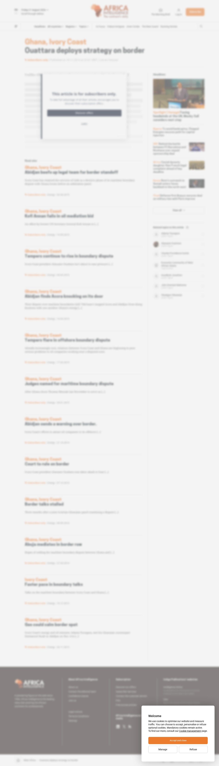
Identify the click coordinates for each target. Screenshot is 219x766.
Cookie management (190, 731)
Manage (162, 749)
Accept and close (178, 740)
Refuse (193, 749)
